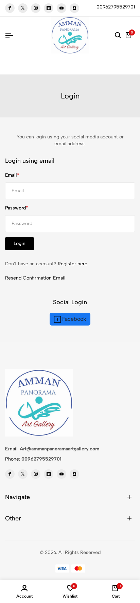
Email (11, 175)
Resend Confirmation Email (35, 278)
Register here (72, 264)
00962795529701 (41, 459)
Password (15, 208)
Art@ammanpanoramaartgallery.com (59, 449)
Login (19, 243)
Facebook (73, 319)
